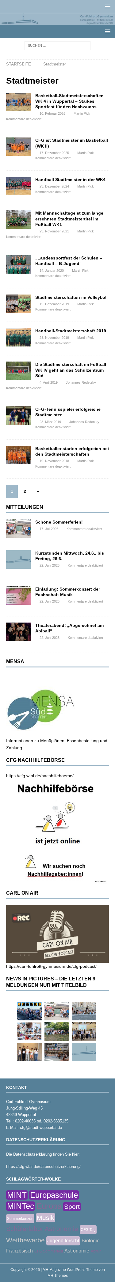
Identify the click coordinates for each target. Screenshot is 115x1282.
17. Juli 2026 (49, 529)
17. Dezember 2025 (54, 153)
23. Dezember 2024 (54, 186)
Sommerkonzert (20, 1219)
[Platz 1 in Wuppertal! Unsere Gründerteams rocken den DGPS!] (29, 1052)
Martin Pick (82, 113)
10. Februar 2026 (52, 113)
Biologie (91, 1240)
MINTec (20, 1206)
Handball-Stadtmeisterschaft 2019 (70, 330)
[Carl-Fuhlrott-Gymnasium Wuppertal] (57, 21)
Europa (49, 1206)
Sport (72, 1206)
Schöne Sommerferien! (59, 522)
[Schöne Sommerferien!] (18, 528)
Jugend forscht (63, 1240)
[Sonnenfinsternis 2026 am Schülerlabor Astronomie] (29, 1011)
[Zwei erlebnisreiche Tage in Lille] (56, 1031)
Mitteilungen (24, 507)
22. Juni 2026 (49, 565)
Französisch (19, 1250)
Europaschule (54, 1195)
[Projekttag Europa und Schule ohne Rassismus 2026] (56, 1052)
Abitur (96, 1251)
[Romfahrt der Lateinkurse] (84, 1011)
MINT (17, 1195)
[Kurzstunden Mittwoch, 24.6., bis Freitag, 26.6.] (18, 559)
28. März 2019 (50, 422)
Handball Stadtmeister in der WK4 (70, 179)
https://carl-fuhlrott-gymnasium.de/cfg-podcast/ (51, 966)
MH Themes (58, 1275)
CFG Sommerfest (48, 1251)
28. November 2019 (54, 337)
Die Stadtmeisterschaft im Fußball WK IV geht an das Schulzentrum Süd (70, 370)
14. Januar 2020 (52, 270)
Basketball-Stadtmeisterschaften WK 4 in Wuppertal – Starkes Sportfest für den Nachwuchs (69, 101)
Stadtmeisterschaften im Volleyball (71, 297)
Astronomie (76, 1250)
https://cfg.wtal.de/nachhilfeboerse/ (40, 775)
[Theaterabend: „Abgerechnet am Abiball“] (18, 632)
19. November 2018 (54, 461)
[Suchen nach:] (57, 45)
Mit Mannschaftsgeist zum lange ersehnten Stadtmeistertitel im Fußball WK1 (69, 219)
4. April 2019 (49, 382)
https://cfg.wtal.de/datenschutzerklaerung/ (43, 1166)
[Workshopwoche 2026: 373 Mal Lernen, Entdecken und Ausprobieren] (29, 1031)
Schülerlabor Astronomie (42, 1228)
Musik (45, 1217)
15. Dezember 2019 (54, 304)
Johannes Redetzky (81, 382)
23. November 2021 (54, 231)
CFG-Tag (88, 1230)
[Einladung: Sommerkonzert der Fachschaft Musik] (18, 595)
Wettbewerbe (25, 1240)
